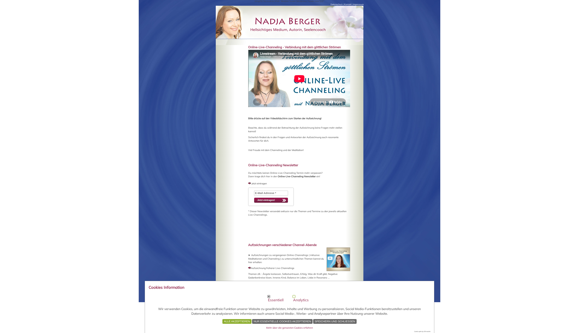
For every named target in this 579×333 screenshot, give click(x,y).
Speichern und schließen (335, 321)
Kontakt (348, 4)
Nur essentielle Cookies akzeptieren (282, 321)
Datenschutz (337, 4)
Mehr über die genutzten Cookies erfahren (289, 327)
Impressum (358, 4)
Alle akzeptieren (237, 321)
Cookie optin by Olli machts (422, 331)
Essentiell (276, 300)
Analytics (301, 300)
